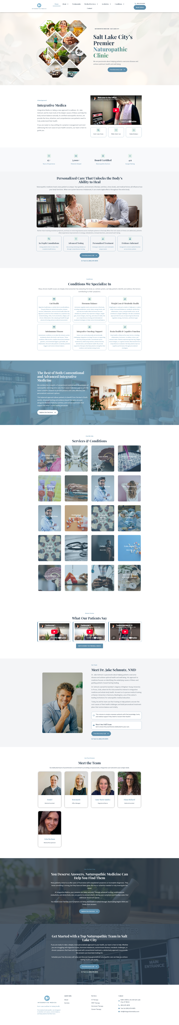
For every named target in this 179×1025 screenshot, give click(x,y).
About (64, 4)
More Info (103, 460)
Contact (89, 8)
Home (57, 4)
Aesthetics (105, 4)
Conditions (118, 4)
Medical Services (90, 4)
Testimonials (76, 4)
